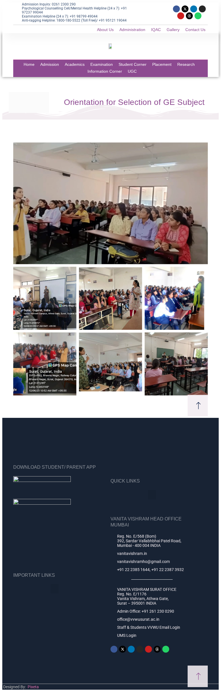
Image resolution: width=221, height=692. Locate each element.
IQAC (156, 29)
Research (186, 64)
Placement (162, 64)
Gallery (173, 29)
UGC (132, 71)
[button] (152, 494)
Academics (75, 64)
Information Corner (104, 71)
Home (29, 64)
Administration (132, 29)
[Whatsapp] (198, 15)
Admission (49, 64)
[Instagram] (202, 8)
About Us (105, 29)
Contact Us (195, 29)
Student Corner (132, 64)
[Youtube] (180, 15)
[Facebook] (176, 8)
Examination (101, 64)
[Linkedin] (193, 8)
